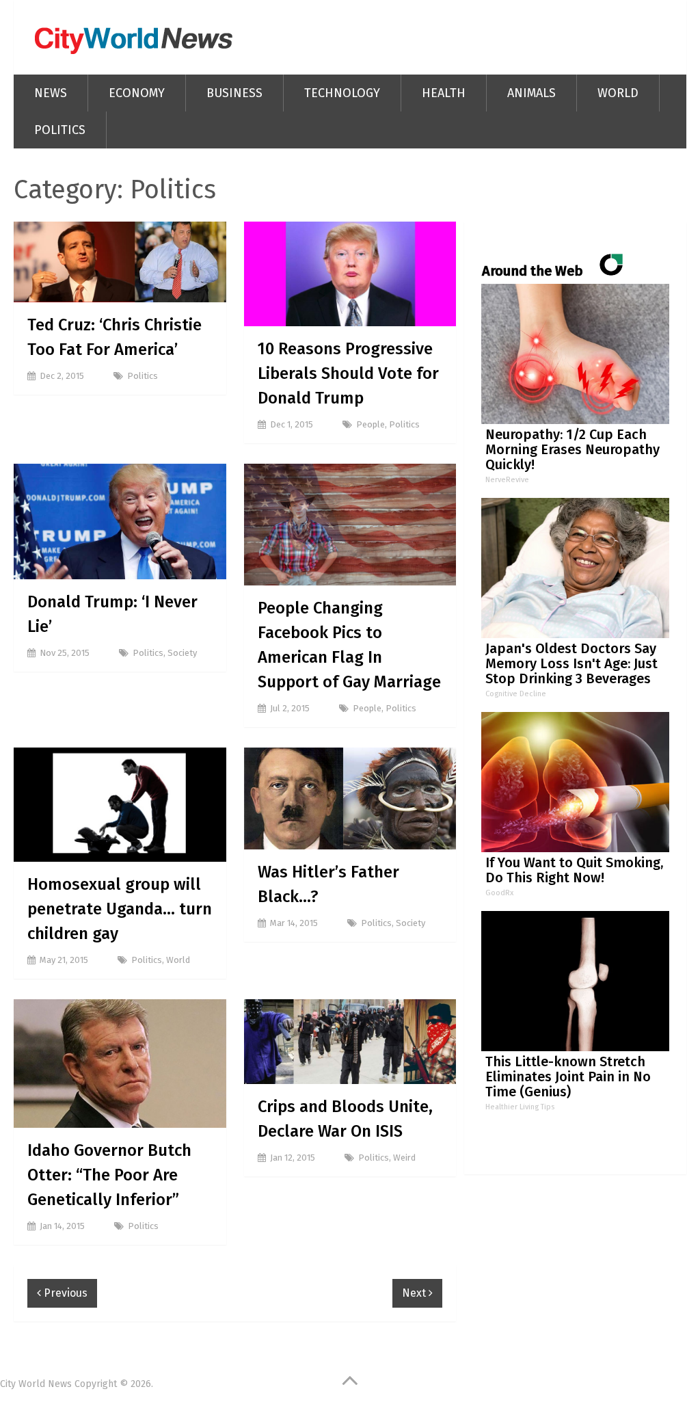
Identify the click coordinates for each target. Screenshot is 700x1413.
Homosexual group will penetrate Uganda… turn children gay (119, 909)
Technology (342, 93)
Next (415, 1292)
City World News (36, 1384)
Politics (59, 129)
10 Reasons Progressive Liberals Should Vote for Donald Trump (348, 373)
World (617, 93)
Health (444, 93)
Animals (531, 93)
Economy (137, 93)
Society (182, 653)
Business (234, 93)
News (50, 93)
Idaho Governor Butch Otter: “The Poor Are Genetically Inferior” (109, 1175)
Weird (404, 1157)
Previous (64, 1292)
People (370, 424)
